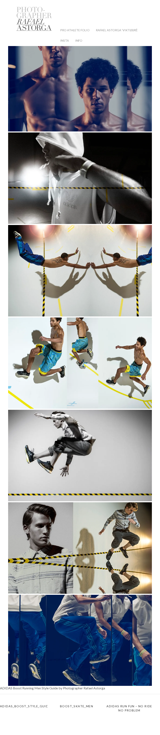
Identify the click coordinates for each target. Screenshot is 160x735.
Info (78, 40)
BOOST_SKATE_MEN (76, 706)
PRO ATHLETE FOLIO (75, 30)
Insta (64, 40)
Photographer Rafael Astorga (34, 19)
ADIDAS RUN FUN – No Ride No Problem (129, 708)
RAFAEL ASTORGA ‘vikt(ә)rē (117, 30)
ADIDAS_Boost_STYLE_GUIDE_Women (24, 706)
